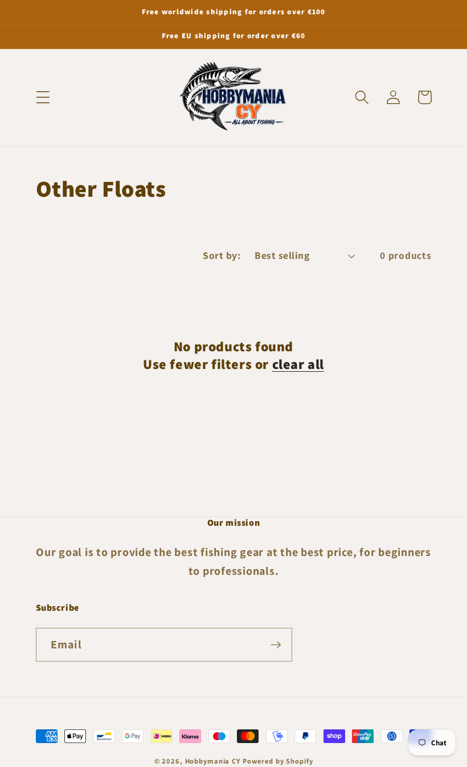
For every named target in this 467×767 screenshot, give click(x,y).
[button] (43, 97)
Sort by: (221, 255)
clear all (298, 364)
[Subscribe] (276, 644)
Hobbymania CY (212, 761)
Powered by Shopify (278, 761)
